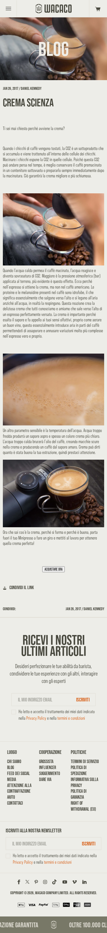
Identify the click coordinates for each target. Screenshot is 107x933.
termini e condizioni (71, 718)
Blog (10, 767)
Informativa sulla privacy (84, 782)
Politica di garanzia (78, 794)
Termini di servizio (85, 761)
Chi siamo (14, 761)
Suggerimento (49, 773)
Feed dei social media (18, 776)
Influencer (47, 767)
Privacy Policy (36, 718)
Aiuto (11, 797)
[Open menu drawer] (8, 8)
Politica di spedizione (79, 770)
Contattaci (15, 803)
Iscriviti (83, 700)
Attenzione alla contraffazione (19, 788)
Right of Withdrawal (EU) (83, 806)
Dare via (45, 779)
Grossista (46, 761)
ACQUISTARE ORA (53, 569)
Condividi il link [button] (21, 587)
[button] (97, 8)
